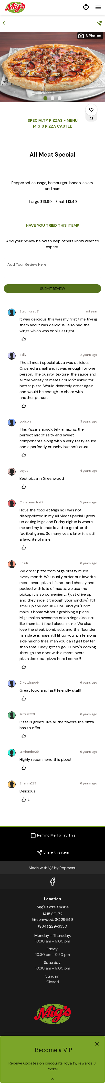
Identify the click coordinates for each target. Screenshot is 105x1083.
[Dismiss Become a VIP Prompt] (97, 1044)
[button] (6, 23)
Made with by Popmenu (40, 867)
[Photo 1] (45, 98)
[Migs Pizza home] (26, 7)
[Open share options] (99, 23)
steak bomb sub (49, 629)
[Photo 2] (52, 98)
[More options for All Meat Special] (91, 110)
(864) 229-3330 (52, 926)
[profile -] (86, 7)
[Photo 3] (60, 98)
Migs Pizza (52, 1014)
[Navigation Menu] (98, 7)
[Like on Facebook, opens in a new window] (52, 883)
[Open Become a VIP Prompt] (52, 1079)
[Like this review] (25, 339)
